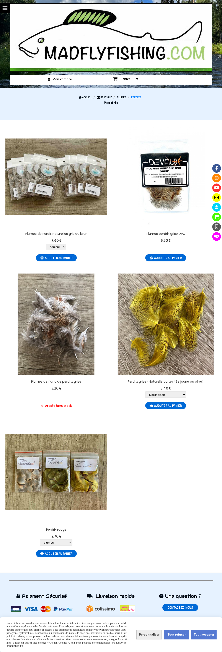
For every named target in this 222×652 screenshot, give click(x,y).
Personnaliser (149, 634)
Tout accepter (204, 634)
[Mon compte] (216, 207)
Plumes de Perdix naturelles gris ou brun (56, 234)
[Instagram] (216, 178)
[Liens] (216, 236)
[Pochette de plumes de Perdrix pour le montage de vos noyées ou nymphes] (56, 176)
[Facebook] (216, 168)
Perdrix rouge (56, 529)
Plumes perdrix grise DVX (166, 234)
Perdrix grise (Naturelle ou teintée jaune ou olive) (166, 381)
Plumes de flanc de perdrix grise (56, 381)
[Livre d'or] (216, 226)
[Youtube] (216, 188)
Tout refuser (177, 634)
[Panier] (216, 217)
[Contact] (216, 197)
